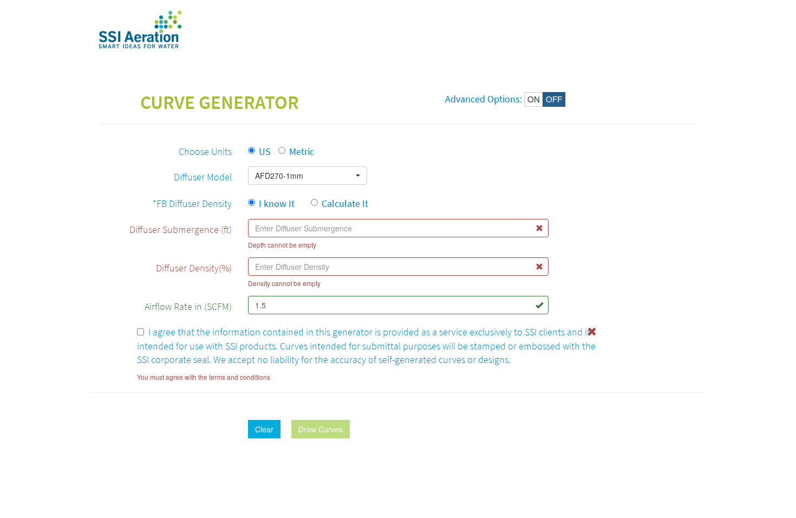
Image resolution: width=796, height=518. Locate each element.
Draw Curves (320, 429)
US (265, 151)
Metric (301, 151)
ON (533, 99)
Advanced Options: (483, 99)
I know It (281, 203)
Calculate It (345, 203)
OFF (554, 99)
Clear (264, 429)
